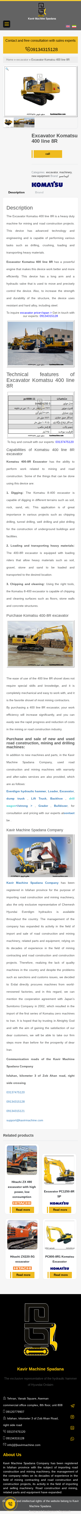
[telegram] (73, 1403)
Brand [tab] (39, 192)
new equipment (41, 176)
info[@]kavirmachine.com (23, 1445)
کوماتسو (64, 176)
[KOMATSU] (47, 184)
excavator (22, 59)
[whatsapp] (72, 1436)
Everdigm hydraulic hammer (26, 791)
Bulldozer (61, 805)
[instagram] (72, 1414)
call (47, 153)
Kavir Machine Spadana (42, 18)
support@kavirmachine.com (24, 1120)
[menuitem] (69, 26)
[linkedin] (72, 1425)
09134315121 (15, 1111)
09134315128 (44, 49)
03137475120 (64, 442)
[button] (7, 69)
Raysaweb (65, 1511)
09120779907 (15, 1411)
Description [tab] (16, 192)
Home (9, 59)
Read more (23, 1209)
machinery (65, 172)
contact (69, 813)
